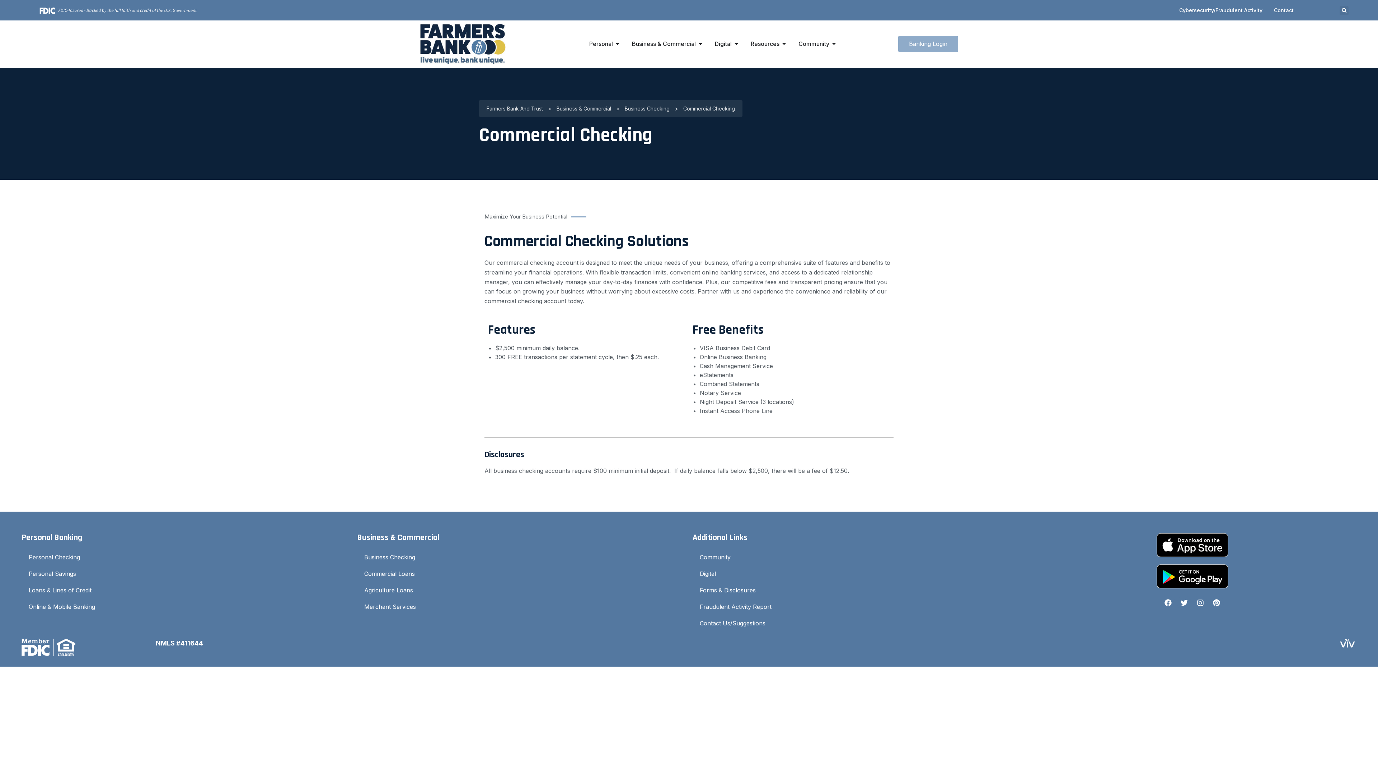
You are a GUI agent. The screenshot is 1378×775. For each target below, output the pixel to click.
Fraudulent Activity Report (736, 606)
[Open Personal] (617, 43)
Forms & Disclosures (728, 590)
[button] (1344, 10)
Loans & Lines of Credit (60, 590)
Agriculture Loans (388, 590)
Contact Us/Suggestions (732, 623)
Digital (708, 573)
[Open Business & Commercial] (700, 43)
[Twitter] (1184, 603)
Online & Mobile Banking (62, 606)
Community (715, 557)
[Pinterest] (1216, 603)
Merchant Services (390, 606)
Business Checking (389, 557)
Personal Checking (54, 557)
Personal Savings (52, 573)
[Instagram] (1200, 603)
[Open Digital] (736, 43)
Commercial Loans (389, 573)
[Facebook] (1168, 603)
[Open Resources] (784, 43)
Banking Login (928, 43)
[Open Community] (834, 43)
